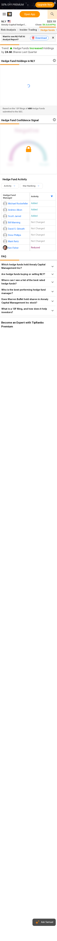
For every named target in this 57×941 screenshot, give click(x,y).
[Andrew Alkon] (5, 210)
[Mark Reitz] (5, 241)
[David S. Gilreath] (5, 228)
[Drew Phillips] (5, 235)
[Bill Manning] (5, 222)
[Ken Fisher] (5, 247)
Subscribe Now (17, 384)
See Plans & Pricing (42, 384)
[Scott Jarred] (5, 216)
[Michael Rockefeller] (5, 203)
